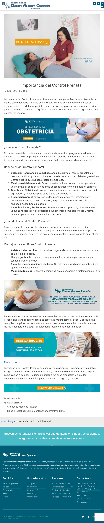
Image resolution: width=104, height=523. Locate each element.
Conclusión (11, 362)
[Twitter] (83, 517)
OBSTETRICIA (14, 402)
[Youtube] (102, 6)
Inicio (3, 421)
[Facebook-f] (94, 3)
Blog (10, 421)
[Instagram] (102, 3)
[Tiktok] (98, 3)
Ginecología (13, 398)
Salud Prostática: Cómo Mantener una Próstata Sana (36, 411)
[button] (85, 5)
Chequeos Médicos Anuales (22, 406)
